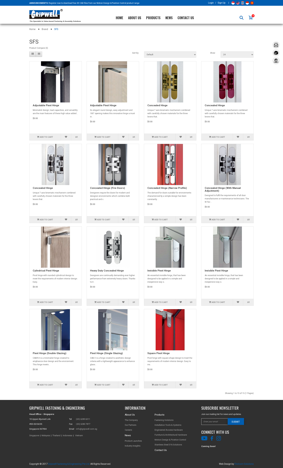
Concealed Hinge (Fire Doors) (107, 188)
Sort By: (135, 53)
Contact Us (186, 17)
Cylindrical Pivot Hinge (46, 270)
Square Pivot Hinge (158, 353)
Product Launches (133, 441)
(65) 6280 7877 (83, 424)
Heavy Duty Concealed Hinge (107, 270)
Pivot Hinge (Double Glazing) (49, 353)
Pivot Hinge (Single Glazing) (106, 353)
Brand (45, 29)
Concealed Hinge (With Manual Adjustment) (223, 189)
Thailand (56, 435)
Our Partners (130, 425)
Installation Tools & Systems (168, 425)
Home (119, 17)
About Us (134, 17)
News (169, 17)
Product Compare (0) (38, 48)
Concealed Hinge (157, 105)
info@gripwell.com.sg (86, 429)
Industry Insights (132, 446)
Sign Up (222, 2)
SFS (56, 29)
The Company (131, 420)
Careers (128, 430)
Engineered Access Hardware (169, 430)
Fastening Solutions (164, 420)
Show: (213, 53)
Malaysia (46, 435)
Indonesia (67, 435)
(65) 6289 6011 (83, 419)
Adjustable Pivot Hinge (46, 105)
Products (153, 17)
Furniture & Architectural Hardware (171, 435)
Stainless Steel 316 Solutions (168, 444)
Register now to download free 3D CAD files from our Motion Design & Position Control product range (94, 3)
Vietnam (79, 435)
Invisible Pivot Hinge (159, 270)
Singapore (34, 435)
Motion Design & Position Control (170, 439)
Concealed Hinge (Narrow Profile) (167, 188)
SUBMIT (236, 421)
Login (211, 2)
